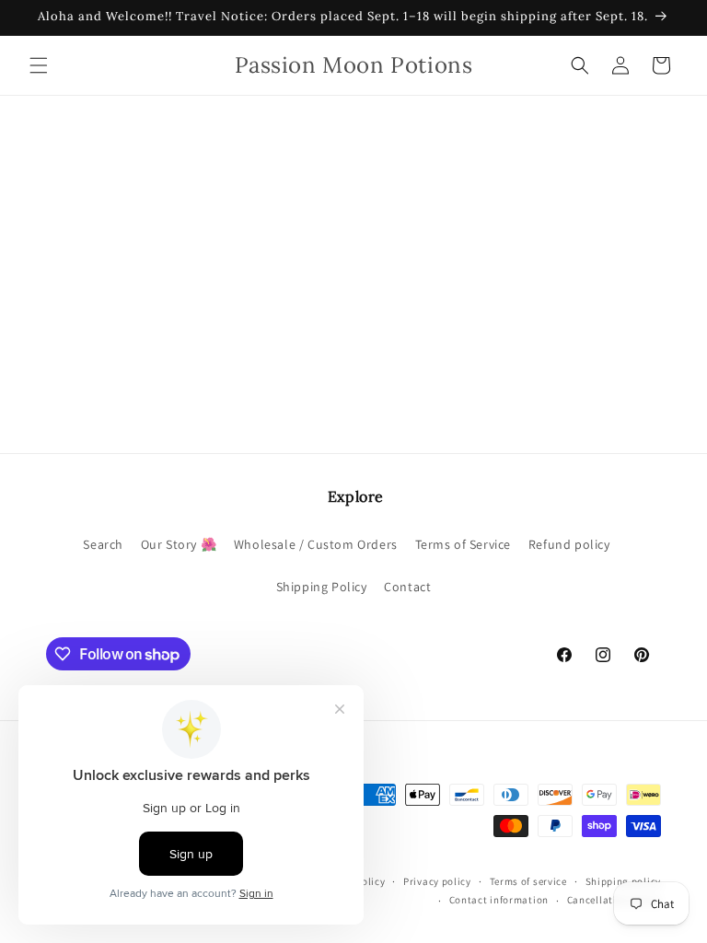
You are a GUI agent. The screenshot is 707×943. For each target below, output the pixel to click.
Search (103, 544)
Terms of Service (463, 544)
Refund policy (569, 544)
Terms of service (528, 881)
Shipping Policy (321, 586)
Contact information (499, 899)
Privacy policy (437, 881)
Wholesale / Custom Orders (316, 544)
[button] (38, 65)
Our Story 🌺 (179, 544)
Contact (407, 586)
